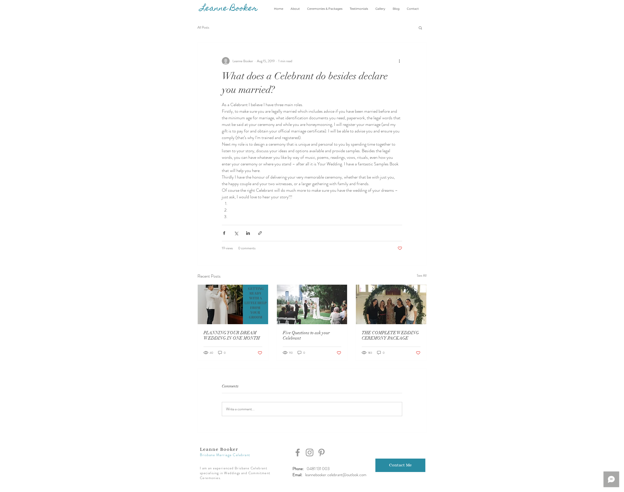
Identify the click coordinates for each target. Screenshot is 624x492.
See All (422, 275)
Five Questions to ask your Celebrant (306, 335)
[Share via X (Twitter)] (236, 233)
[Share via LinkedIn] (248, 233)
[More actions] (399, 61)
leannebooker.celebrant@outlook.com (335, 475)
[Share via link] (260, 233)
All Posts (203, 27)
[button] (420, 28)
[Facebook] (297, 452)
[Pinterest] (321, 452)
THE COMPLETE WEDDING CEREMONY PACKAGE (390, 335)
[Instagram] (309, 452)
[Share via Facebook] (224, 233)
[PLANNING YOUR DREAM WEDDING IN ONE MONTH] (233, 304)
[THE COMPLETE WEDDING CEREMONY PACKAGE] (391, 304)
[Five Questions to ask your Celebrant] (312, 304)
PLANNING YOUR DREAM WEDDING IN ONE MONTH (232, 335)
